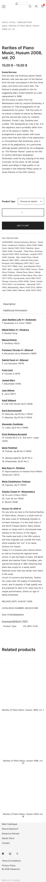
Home (5, 22)
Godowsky (31, 319)
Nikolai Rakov (8, 329)
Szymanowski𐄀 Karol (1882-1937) (27, 278)
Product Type (8, 201)
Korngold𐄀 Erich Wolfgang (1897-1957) (18, 263)
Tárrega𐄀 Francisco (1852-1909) (15, 281)
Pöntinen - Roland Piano (17, 272)
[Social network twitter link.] (17, 853)
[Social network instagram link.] (10, 853)
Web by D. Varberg (11, 880)
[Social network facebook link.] (3, 853)
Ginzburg (24, 329)
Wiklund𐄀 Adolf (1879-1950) (29, 290)
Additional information (15, 310)
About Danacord (10, 828)
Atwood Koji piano (21, 242)
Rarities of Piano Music (23, 275)
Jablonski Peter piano (29, 260)
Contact (6, 843)
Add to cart (23, 225)
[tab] (23, 304)
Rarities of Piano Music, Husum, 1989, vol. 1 (23, 710)
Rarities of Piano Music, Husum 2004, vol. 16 (23, 815)
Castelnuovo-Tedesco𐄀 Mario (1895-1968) (25, 245)
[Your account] (36, 6)
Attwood (28, 350)
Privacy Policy (9, 865)
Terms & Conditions (11, 860)
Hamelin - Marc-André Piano (19, 257)
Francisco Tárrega (11, 350)
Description (9, 304)
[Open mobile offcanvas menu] (3, 6)
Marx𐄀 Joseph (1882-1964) (19, 269)
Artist (12, 22)
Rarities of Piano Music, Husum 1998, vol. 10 (23, 761)
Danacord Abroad (10, 833)
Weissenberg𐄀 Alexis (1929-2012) (21, 287)
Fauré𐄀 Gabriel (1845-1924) (13, 248)
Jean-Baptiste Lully (11, 319)
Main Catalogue (9, 824)
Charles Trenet (9, 491)
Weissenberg (28, 491)
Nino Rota (7, 468)
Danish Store (8, 838)
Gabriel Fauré (8, 360)
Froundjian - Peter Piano (24, 251)
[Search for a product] (30, 6)
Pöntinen (20, 468)
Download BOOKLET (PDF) (15, 621)
